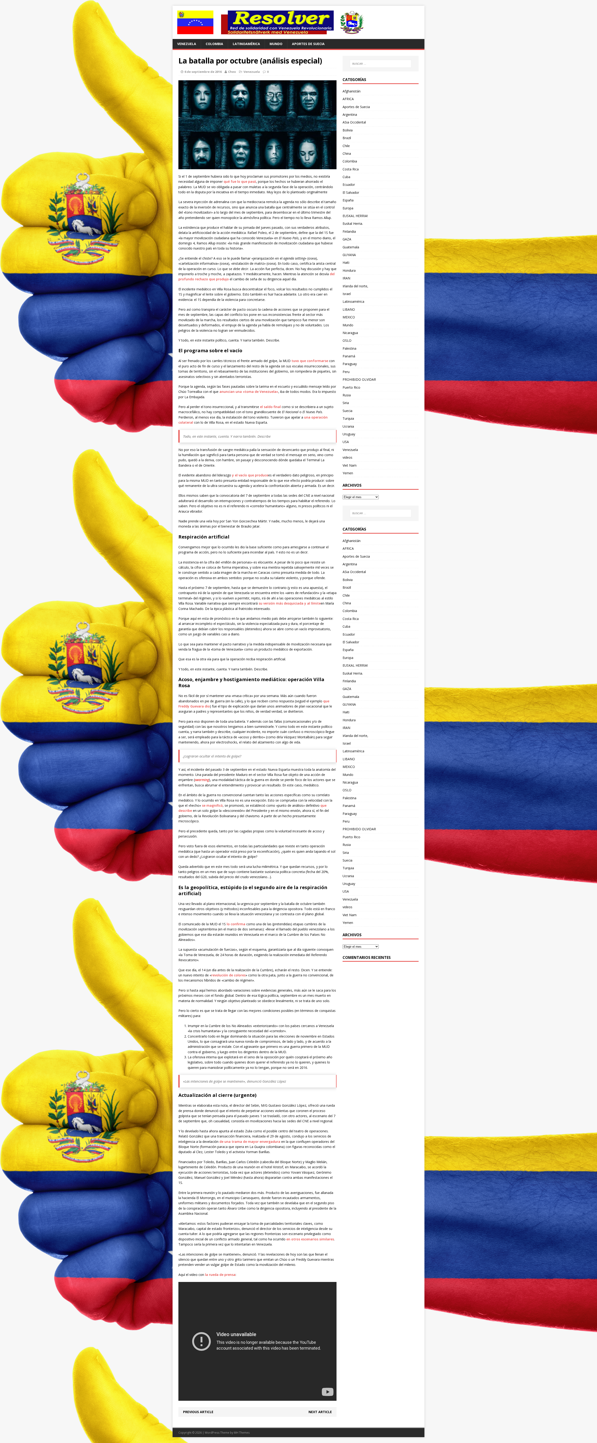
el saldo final (270, 407)
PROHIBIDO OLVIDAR (359, 379)
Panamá (349, 356)
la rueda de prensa (220, 1274)
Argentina (350, 114)
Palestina (349, 348)
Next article (320, 1412)
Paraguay (350, 364)
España (348, 200)
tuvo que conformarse (310, 361)
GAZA (347, 239)
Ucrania (348, 426)
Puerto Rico (351, 387)
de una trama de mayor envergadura (249, 1141)
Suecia (347, 410)
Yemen (348, 473)
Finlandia (349, 231)
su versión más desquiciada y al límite (290, 603)
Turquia (348, 418)
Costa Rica (351, 169)
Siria (346, 403)
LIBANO (349, 309)
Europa (348, 208)
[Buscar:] (380, 64)
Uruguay (349, 434)
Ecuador (349, 184)
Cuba (346, 177)
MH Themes (242, 1433)
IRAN (346, 278)
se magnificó (212, 805)
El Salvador (351, 192)
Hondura (349, 270)
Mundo (276, 44)
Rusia (347, 395)
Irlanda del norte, (355, 286)
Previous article (198, 1412)
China (347, 153)
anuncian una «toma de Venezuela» (248, 391)
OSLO (347, 340)
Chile (346, 146)
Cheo (232, 72)
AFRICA (348, 99)
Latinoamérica (246, 44)
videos (347, 457)
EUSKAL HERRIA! (355, 216)
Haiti (346, 262)
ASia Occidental (354, 122)
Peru (346, 372)
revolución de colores (228, 975)
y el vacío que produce (250, 475)
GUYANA (349, 255)
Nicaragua (350, 333)
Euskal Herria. (353, 223)
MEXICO (349, 317)
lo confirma (236, 924)
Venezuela (186, 44)
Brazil (347, 138)
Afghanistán (352, 91)
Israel (347, 294)
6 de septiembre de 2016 (203, 72)
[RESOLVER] (298, 22)
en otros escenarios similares (310, 1239)
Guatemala (351, 247)
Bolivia (348, 130)
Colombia (214, 44)
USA (346, 442)
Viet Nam (350, 465)
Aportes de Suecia (308, 44)
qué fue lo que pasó (240, 181)
